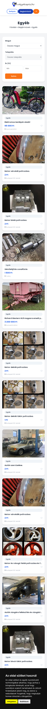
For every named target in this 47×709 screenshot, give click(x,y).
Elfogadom (11, 701)
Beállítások (24, 701)
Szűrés (13, 76)
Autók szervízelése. (14, 465)
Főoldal (13, 27)
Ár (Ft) (8, 63)
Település (9, 52)
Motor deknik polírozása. (16, 367)
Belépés (12, 11)
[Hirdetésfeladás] (36, 11)
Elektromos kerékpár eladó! (17, 122)
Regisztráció (25, 11)
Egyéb (8, 118)
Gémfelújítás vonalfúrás (16, 269)
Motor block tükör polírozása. (19, 661)
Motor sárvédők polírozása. (18, 514)
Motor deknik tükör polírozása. (19, 416)
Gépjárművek (24, 27)
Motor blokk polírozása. (16, 220)
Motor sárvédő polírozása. (17, 171)
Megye (8, 41)
